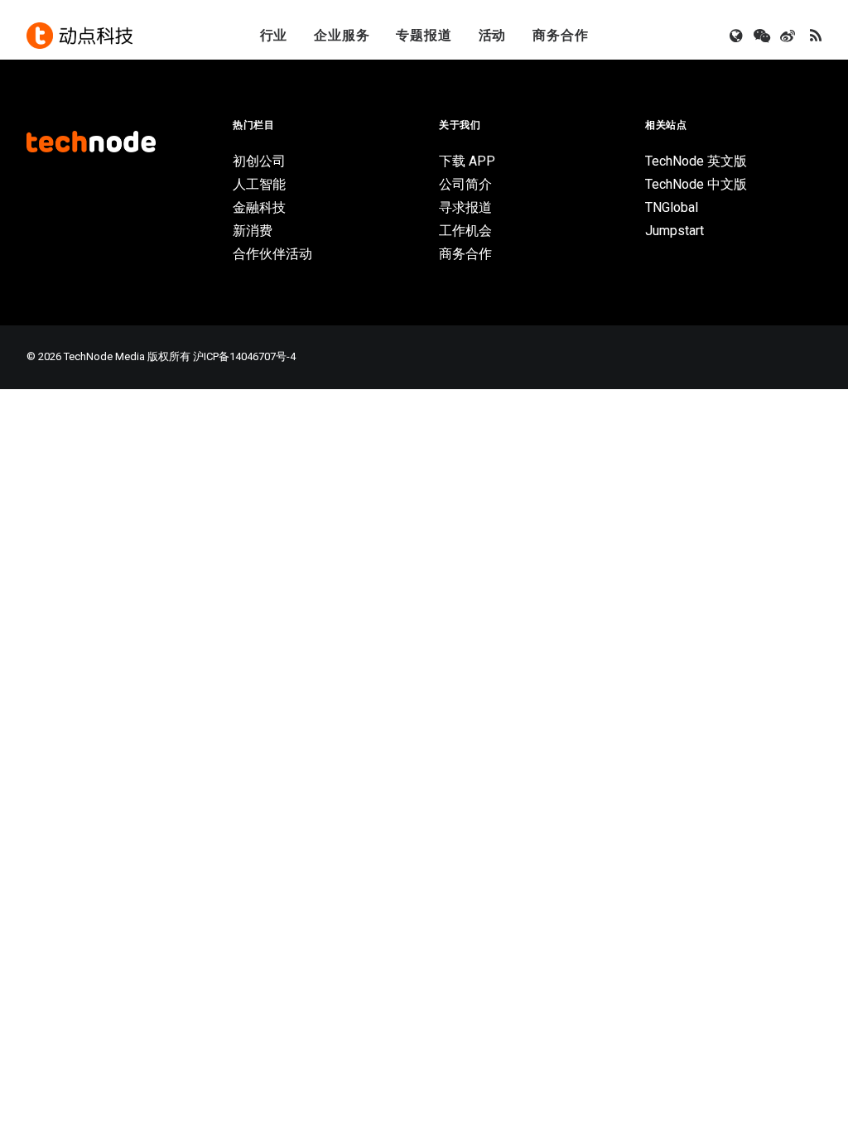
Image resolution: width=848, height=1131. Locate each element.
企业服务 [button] (341, 35)
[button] (737, 35)
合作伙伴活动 (272, 254)
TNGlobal (671, 207)
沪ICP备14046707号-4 (244, 356)
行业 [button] (274, 35)
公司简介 (465, 184)
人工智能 (259, 184)
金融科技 (259, 207)
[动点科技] (79, 35)
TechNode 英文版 (696, 161)
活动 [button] (493, 35)
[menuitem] (274, 35)
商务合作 (560, 35)
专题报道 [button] (423, 35)
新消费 (252, 230)
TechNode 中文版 (696, 184)
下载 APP (467, 161)
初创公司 (259, 161)
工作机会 (465, 230)
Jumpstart (674, 230)
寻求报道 (465, 207)
